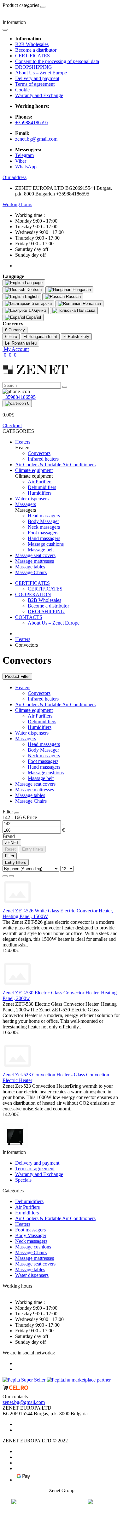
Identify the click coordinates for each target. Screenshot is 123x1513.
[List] (5, 876)
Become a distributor (35, 50)
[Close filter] (16, 813)
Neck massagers (44, 755)
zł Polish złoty (76, 336)
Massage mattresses (34, 789)
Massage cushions (46, 772)
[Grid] (11, 876)
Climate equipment (34, 710)
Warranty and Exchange (39, 95)
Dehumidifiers (42, 721)
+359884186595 (31, 122)
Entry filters (32, 849)
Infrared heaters (43, 698)
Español (33, 317)
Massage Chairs (31, 801)
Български (41, 303)
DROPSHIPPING (33, 67)
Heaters (22, 639)
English (31, 296)
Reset (10, 849)
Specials (23, 1180)
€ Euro (11, 336)
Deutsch (33, 289)
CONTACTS (28, 617)
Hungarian (81, 289)
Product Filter (17, 676)
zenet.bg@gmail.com (36, 139)
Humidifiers (39, 727)
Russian (73, 296)
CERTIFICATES (32, 55)
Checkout (12, 425)
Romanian (91, 303)
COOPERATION (33, 594)
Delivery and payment (37, 78)
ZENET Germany (62, 1501)
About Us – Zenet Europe (41, 72)
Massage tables (30, 795)
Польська (85, 310)
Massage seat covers (35, 784)
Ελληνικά (36, 310)
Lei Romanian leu (21, 343)
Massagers (25, 738)
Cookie (22, 89)
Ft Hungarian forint (40, 336)
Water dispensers (32, 733)
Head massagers (44, 744)
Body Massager (43, 750)
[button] (14, 177)
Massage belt (41, 778)
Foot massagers (43, 761)
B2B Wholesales (32, 44)
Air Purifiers (40, 716)
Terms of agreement (35, 84)
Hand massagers (44, 767)
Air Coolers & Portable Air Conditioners (55, 704)
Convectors (39, 693)
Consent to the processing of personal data (57, 61)
